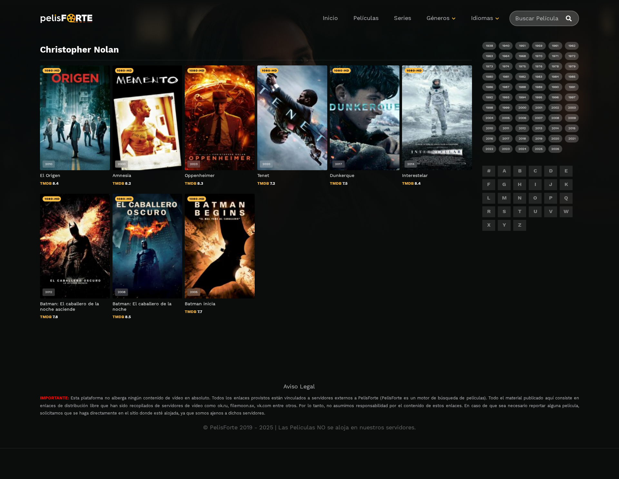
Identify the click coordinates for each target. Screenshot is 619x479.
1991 (572, 87)
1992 (489, 97)
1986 (489, 87)
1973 (489, 66)
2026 (555, 149)
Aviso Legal (299, 386)
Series (402, 18)
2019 (538, 138)
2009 (572, 118)
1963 (489, 56)
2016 (489, 138)
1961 (555, 46)
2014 (555, 128)
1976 (538, 66)
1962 (571, 46)
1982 (522, 76)
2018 (522, 138)
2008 (555, 118)
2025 (539, 149)
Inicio (330, 18)
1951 (522, 46)
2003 (572, 107)
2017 (505, 138)
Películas (365, 18)
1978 (555, 66)
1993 (505, 97)
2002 (555, 107)
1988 (522, 87)
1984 (555, 76)
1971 (555, 56)
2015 (571, 128)
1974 (505, 66)
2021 (571, 138)
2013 (538, 128)
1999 (505, 107)
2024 (522, 149)
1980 (489, 76)
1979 (571, 66)
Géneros (438, 18)
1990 (555, 87)
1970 (538, 56)
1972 (571, 56)
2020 (555, 138)
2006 (522, 118)
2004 (489, 118)
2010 (489, 128)
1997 (571, 97)
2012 (522, 128)
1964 (505, 56)
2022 (489, 149)
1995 (538, 97)
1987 (505, 87)
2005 (506, 118)
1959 (538, 46)
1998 (489, 107)
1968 (522, 56)
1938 (489, 46)
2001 (538, 107)
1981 (506, 76)
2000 (522, 107)
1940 (505, 46)
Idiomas (482, 18)
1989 (538, 87)
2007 (539, 118)
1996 (555, 97)
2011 (506, 128)
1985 (571, 76)
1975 (522, 66)
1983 (538, 76)
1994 (522, 97)
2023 (506, 149)
